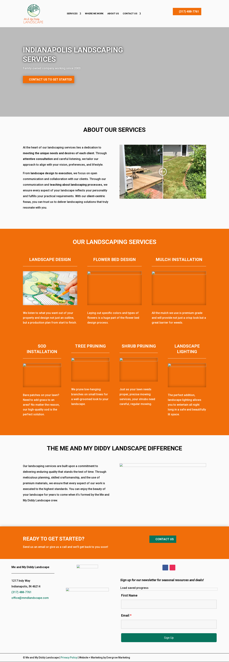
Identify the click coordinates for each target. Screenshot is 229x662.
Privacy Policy (69, 657)
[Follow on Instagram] (172, 567)
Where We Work (94, 13)
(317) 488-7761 (189, 11)
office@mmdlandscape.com (30, 598)
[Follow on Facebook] (165, 567)
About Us (113, 13)
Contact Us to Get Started (50, 79)
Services (72, 13)
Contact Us (130, 13)
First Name (129, 595)
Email (126, 615)
